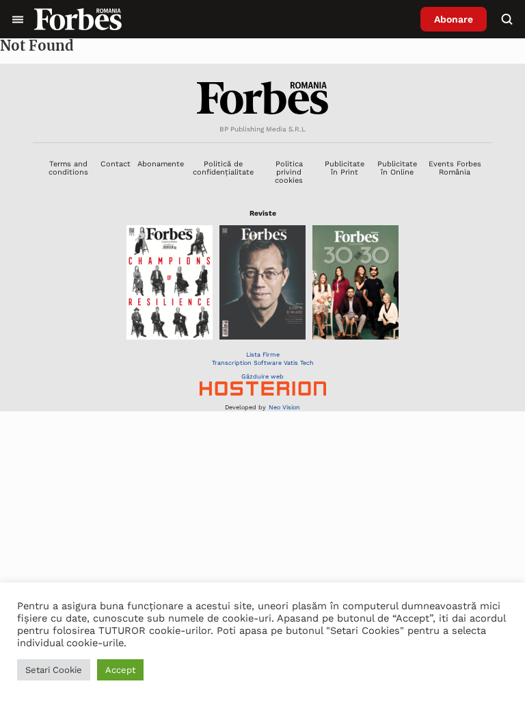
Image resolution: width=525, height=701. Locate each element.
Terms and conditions (68, 168)
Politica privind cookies (289, 173)
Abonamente (160, 164)
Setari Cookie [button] (53, 670)
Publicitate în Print (344, 168)
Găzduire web (262, 376)
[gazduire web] (263, 389)
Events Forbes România (455, 168)
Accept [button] (120, 670)
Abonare (453, 19)
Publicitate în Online (397, 168)
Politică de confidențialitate (223, 168)
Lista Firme (263, 354)
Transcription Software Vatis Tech (263, 362)
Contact (115, 164)
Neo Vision (284, 407)
